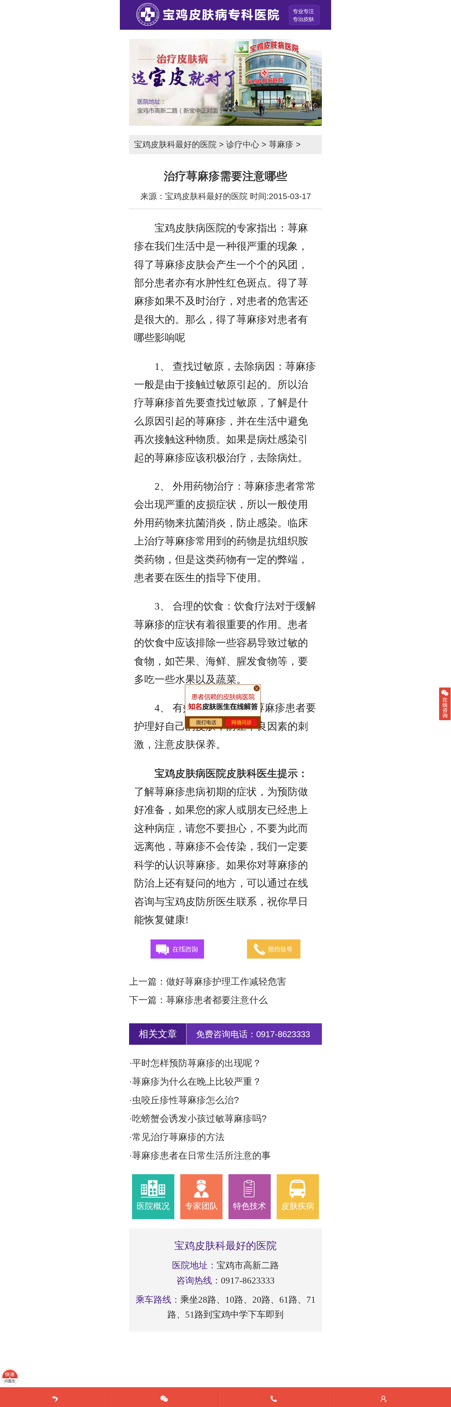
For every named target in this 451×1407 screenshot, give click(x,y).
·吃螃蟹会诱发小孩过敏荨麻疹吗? (198, 1118)
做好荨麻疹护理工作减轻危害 (226, 981)
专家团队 (201, 1206)
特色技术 (249, 1206)
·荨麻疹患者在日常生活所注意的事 (200, 1155)
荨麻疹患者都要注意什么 (217, 1000)
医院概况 (153, 1206)
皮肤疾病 (297, 1206)
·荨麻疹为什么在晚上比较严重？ (195, 1081)
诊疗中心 (242, 144)
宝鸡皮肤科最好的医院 (175, 144)
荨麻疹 (281, 144)
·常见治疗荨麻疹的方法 (177, 1137)
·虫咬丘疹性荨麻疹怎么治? (184, 1100)
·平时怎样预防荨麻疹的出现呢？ (195, 1063)
